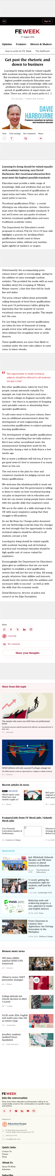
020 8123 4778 (11, 1136)
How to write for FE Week (18, 51)
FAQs (4, 1157)
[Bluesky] (16, 1111)
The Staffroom (42, 51)
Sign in (47, 21)
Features (21, 44)
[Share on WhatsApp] (4, 629)
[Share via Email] (31, 629)
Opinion (7, 44)
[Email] (33, 1111)
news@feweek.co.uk (13, 1139)
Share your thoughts (27, 653)
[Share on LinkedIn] (24, 629)
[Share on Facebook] (11, 629)
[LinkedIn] (22, 1111)
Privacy (5, 1154)
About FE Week (9, 1167)
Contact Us (7, 1152)
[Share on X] (17, 629)
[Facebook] (10, 1111)
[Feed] (4, 1111)
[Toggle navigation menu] (4, 21)
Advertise (6, 1169)
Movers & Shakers (41, 44)
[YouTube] (28, 1111)
